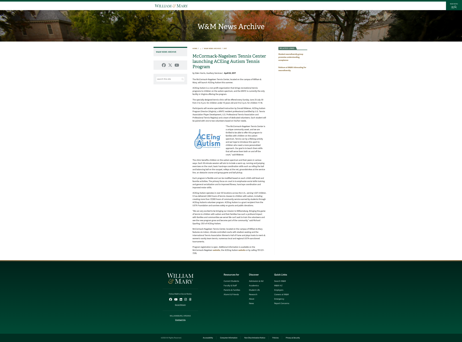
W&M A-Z (278, 285)
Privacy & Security (293, 338)
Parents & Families (232, 290)
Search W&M (280, 281)
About (251, 299)
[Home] (171, 5)
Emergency (279, 299)
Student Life (254, 290)
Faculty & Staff (230, 285)
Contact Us (180, 320)
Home (194, 48)
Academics (254, 285)
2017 (225, 48)
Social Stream (180, 305)
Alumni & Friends (231, 294)
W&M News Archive (231, 26)
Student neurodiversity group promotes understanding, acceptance (290, 57)
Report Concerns (281, 303)
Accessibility (208, 338)
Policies (275, 338)
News (251, 303)
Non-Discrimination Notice (254, 338)
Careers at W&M (281, 294)
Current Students (231, 281)
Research (253, 294)
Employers (278, 290)
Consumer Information (228, 338)
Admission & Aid (256, 281)
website (216, 250)
